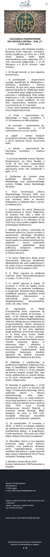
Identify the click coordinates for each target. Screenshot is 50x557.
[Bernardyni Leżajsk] (25, 4)
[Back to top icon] (25, 540)
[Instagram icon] (26, 548)
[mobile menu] (46, 4)
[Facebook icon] (24, 548)
